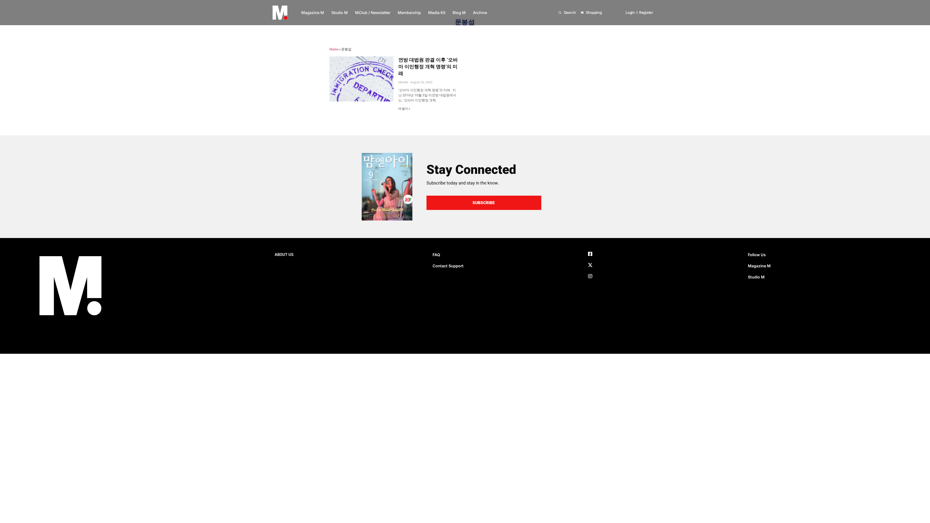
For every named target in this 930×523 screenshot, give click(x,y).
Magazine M (312, 12)
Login (630, 12)
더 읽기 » (404, 108)
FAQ (436, 254)
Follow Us (757, 254)
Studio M (339, 12)
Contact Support (448, 265)
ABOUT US (284, 254)
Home (333, 49)
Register (646, 12)
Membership (409, 12)
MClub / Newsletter (372, 12)
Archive (480, 12)
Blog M (459, 12)
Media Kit (436, 12)
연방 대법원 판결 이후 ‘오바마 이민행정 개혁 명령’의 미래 (428, 66)
